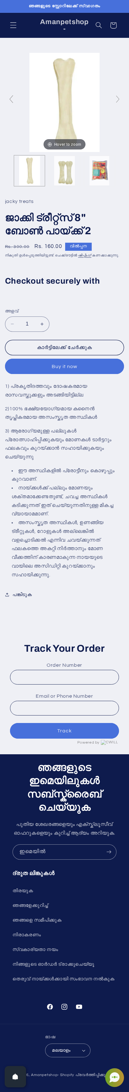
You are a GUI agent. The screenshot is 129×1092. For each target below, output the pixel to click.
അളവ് (11, 311)
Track (64, 730)
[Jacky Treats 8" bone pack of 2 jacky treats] (29, 170)
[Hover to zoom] (64, 101)
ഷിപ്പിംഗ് (84, 255)
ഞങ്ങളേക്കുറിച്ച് (30, 905)
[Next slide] (117, 99)
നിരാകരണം (27, 935)
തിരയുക (23, 890)
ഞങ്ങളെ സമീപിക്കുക (37, 920)
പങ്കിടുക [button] (22, 594)
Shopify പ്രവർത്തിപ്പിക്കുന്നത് (87, 1075)
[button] (13, 25)
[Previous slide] (11, 99)
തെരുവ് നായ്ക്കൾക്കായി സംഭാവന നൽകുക (64, 979)
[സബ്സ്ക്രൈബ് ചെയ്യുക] (109, 852)
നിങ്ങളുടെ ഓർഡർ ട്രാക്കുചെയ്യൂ (54, 964)
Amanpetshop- (45, 1075)
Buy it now (65, 366)
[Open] (15, 1076)
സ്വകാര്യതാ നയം (35, 949)
